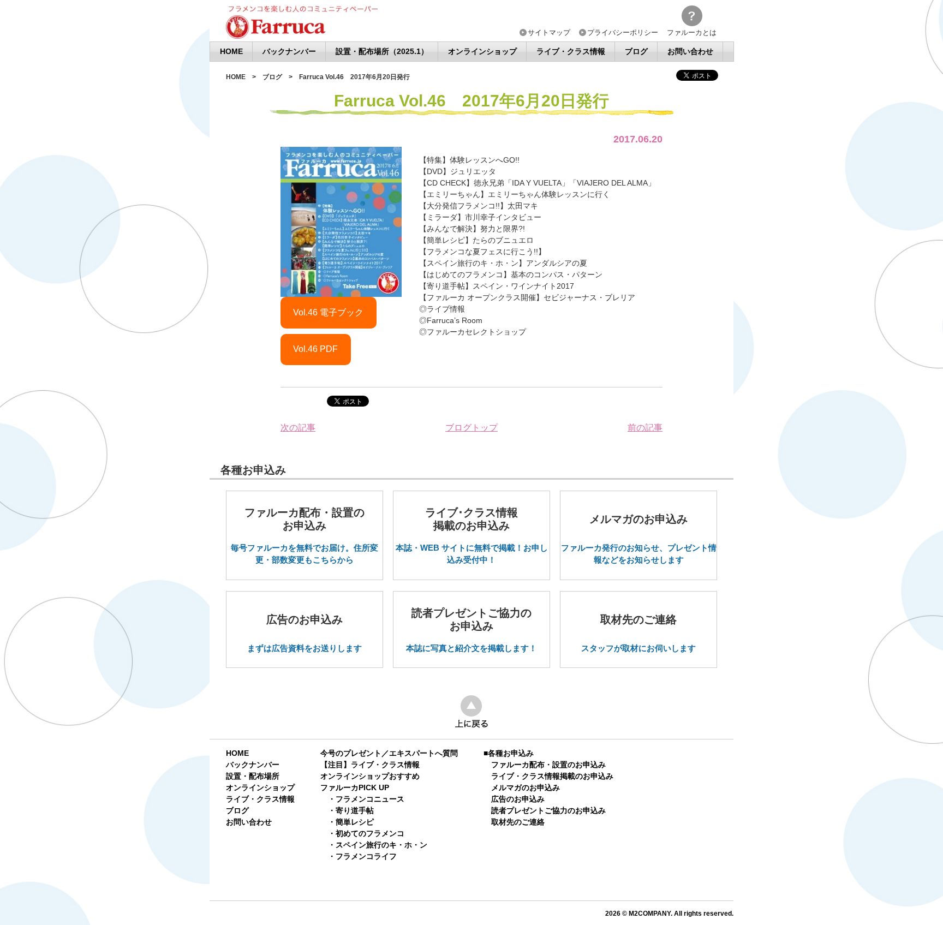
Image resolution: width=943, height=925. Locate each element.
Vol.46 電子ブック (328, 312)
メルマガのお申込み (525, 787)
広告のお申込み (518, 799)
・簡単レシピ (351, 821)
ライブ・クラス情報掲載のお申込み (552, 776)
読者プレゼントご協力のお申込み (548, 810)
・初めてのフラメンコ (366, 833)
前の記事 (645, 427)
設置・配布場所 (252, 776)
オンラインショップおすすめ (370, 776)
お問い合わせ (690, 51)
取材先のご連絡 (518, 821)
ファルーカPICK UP (354, 787)
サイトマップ (549, 33)
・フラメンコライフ (362, 856)
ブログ (636, 51)
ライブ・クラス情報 (570, 51)
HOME (231, 51)
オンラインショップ (482, 51)
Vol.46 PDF (315, 349)
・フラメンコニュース (366, 799)
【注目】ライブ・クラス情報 (370, 764)
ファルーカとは (692, 32)
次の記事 (297, 427)
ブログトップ (471, 427)
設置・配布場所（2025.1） (382, 51)
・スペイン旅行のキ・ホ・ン (377, 844)
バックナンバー (289, 51)
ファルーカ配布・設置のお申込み (548, 764)
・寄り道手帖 (351, 810)
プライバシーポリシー (622, 33)
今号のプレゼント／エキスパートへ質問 (389, 753)
